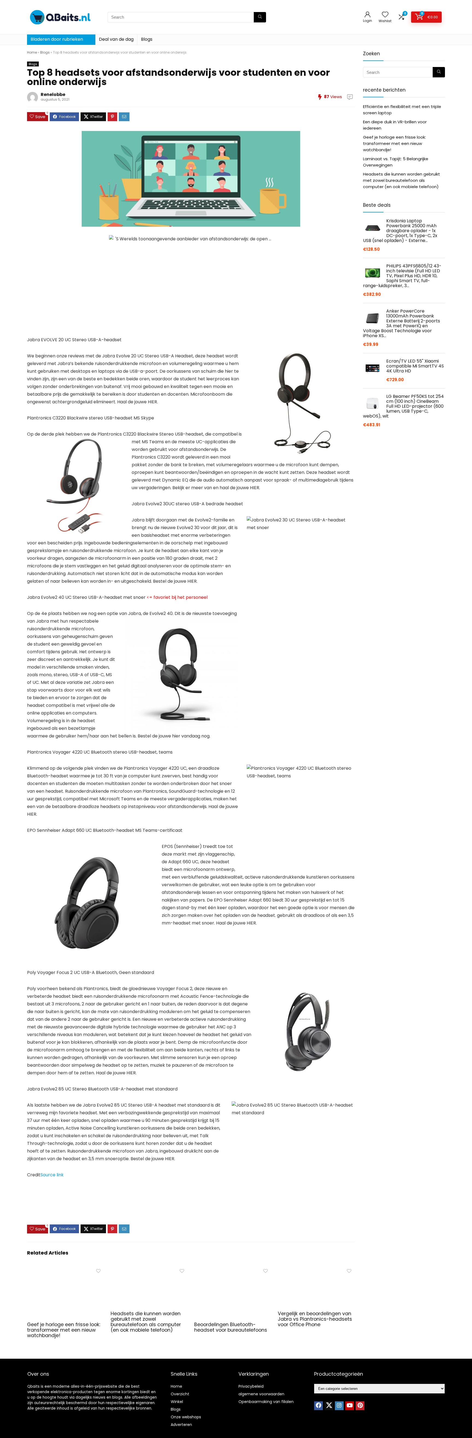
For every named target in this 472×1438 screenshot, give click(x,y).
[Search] (260, 17)
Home (32, 52)
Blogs (146, 39)
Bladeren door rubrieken (57, 39)
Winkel (177, 1401)
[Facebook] (318, 1405)
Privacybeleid (251, 1386)
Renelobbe (53, 94)
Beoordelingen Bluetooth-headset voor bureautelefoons (230, 1327)
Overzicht (180, 1394)
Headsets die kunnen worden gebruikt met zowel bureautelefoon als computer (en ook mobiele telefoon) (146, 1321)
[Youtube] (349, 1405)
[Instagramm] (339, 1405)
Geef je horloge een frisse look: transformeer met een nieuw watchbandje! (63, 1330)
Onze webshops (186, 1417)
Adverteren (181, 1424)
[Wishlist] (385, 14)
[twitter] (328, 1405)
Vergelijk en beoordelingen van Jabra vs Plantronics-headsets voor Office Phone (315, 1319)
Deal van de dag (116, 39)
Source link (52, 1175)
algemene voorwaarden (261, 1394)
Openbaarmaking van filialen (266, 1401)
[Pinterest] (360, 1405)
